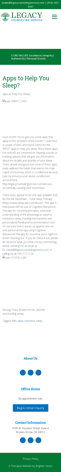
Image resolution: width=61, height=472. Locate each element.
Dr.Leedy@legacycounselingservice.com (25, 250)
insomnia (30, 321)
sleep (39, 321)
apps (20, 321)
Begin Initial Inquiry (30, 408)
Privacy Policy (30, 459)
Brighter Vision (44, 466)
